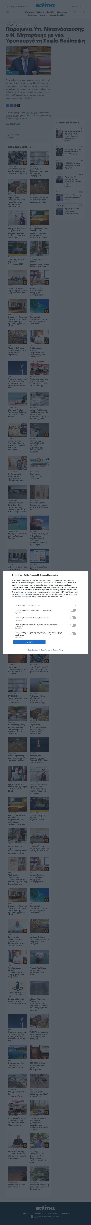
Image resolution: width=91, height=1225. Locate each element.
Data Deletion (33, 650)
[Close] (84, 575)
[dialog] (45, 612)
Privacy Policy (58, 650)
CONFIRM (29, 642)
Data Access (45, 650)
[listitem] (45, 605)
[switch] (73, 610)
